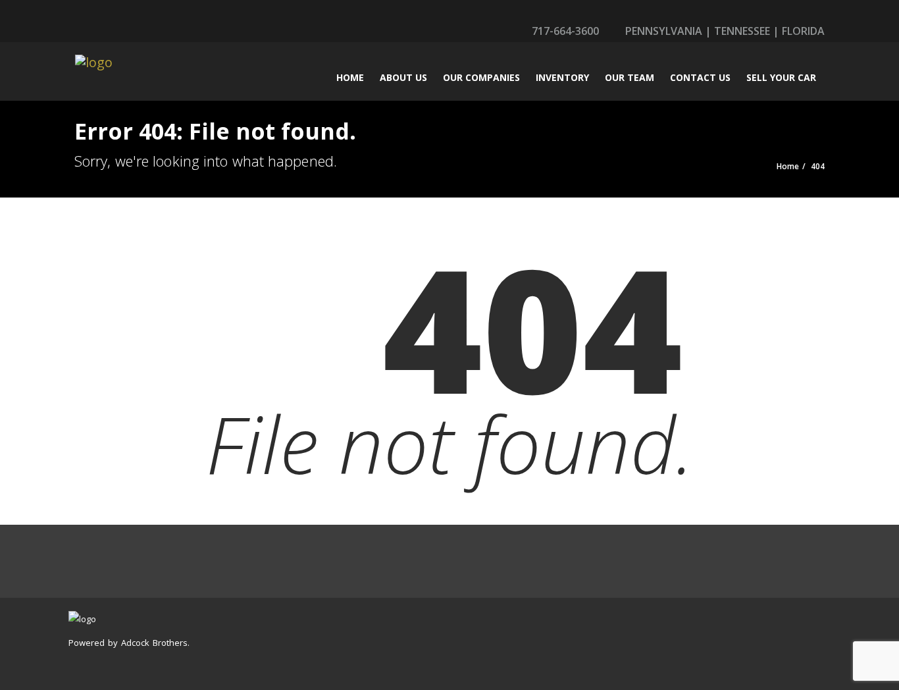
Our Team (629, 77)
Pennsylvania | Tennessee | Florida (724, 31)
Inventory (562, 77)
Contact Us (700, 77)
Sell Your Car (781, 77)
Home (350, 77)
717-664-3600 (564, 31)
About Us (403, 77)
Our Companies (481, 77)
